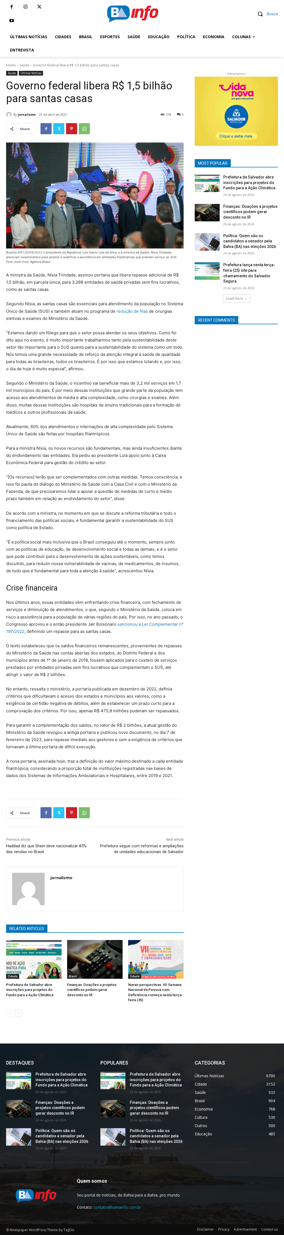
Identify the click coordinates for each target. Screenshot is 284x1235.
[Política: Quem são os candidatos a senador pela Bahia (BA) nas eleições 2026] (207, 242)
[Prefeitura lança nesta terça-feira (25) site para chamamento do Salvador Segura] (207, 271)
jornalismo (27, 114)
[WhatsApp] (84, 128)
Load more (234, 298)
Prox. (185, 110)
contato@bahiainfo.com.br (117, 1207)
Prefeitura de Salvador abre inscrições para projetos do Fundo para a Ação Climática (29, 990)
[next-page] (18, 1013)
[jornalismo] (9, 114)
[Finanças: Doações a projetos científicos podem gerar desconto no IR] (95, 959)
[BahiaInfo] (132, 13)
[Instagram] (25, 6)
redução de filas (132, 311)
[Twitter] (39, 6)
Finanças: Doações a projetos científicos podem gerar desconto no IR (91, 990)
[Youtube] (11, 20)
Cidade (12, 976)
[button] (265, 13)
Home (11, 65)
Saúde (24, 65)
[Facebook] (11, 6)
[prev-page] (9, 1013)
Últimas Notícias (31, 73)
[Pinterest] (71, 128)
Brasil (73, 976)
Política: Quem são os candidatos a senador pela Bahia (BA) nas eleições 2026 (249, 241)
